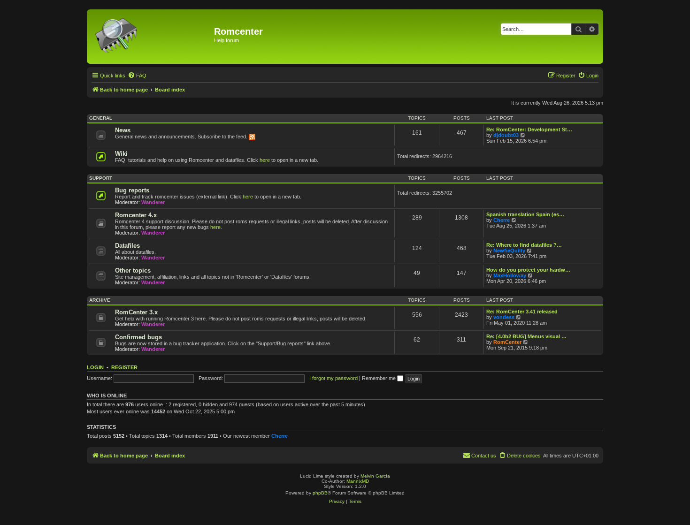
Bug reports (132, 190)
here (265, 160)
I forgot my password (333, 378)
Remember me (379, 378)
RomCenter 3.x (136, 312)
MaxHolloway (509, 275)
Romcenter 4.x (136, 215)
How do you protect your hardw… (528, 270)
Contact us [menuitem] (483, 455)
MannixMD (357, 481)
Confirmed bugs (138, 337)
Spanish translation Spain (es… (525, 214)
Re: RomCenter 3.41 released (522, 311)
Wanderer (153, 202)
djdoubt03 (506, 135)
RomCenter (507, 342)
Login (95, 367)
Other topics (133, 270)
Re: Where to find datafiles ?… (524, 245)
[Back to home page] (151, 36)
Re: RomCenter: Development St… (529, 129)
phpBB (320, 492)
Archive (99, 300)
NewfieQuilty (509, 250)
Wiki (121, 153)
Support (100, 178)
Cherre (501, 220)
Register (124, 367)
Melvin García (375, 476)
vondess (503, 317)
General (100, 118)
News (122, 130)
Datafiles (127, 245)
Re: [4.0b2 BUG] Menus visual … (526, 336)
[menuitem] (137, 75)
